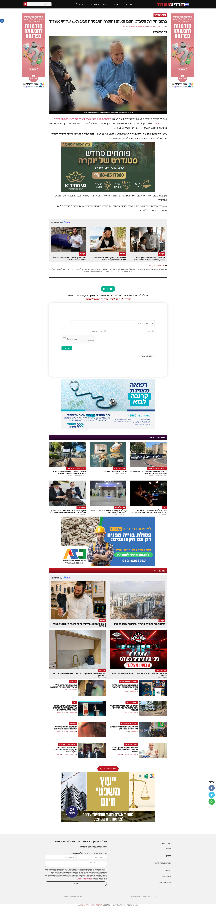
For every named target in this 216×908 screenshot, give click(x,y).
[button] (2, 21)
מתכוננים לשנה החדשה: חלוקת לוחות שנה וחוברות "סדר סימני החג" (125, 687)
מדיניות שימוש (84, 905)
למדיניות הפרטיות (85, 878)
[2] (108, 428)
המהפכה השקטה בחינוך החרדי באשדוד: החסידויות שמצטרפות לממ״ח (125, 749)
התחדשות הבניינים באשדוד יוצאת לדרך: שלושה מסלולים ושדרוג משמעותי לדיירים (65, 707)
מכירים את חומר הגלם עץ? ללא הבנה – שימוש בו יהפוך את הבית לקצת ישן (79, 674)
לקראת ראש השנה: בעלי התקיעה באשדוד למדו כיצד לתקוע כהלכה (65, 749)
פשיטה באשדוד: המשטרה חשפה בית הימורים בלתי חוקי (124, 727)
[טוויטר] (211, 795)
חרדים (116, 4)
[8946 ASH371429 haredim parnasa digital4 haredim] (182, 88)
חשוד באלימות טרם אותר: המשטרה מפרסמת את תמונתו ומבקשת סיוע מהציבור (148, 511)
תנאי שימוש (166, 876)
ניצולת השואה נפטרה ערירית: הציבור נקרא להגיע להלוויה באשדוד (108, 511)
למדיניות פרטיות (96, 905)
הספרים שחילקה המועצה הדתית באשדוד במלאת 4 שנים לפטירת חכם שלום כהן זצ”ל (68, 511)
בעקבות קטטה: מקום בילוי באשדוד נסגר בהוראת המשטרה (63, 686)
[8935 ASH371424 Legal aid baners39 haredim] (108, 821)
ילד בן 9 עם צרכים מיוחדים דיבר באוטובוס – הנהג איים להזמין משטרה (148, 472)
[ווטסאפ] (211, 801)
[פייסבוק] (211, 788)
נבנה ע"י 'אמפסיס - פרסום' (73, 897)
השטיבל (80, 4)
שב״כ (150, 265)
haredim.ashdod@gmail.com (93, 846)
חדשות (128, 4)
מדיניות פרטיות (165, 882)
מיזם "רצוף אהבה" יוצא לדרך (114, 471)
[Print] (108, 191)
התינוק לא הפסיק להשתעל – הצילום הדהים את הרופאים (65, 727)
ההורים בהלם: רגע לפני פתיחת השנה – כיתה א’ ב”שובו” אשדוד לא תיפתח (69, 472)
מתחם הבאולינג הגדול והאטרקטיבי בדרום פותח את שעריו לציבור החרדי (139, 674)
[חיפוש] (25, 4)
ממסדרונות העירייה (98, 4)
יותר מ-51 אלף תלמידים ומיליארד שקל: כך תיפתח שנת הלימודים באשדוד (124, 707)
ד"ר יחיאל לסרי (158, 265)
